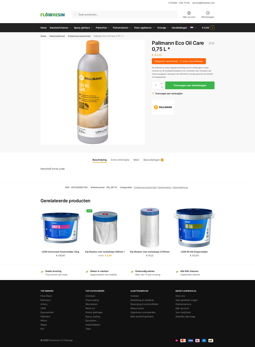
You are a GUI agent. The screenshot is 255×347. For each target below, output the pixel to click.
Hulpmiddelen (92, 324)
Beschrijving (100, 159)
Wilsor (43, 320)
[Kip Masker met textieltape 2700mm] (150, 228)
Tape (88, 328)
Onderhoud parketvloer (79, 36)
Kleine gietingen (94, 312)
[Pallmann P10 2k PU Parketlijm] (213, 43)
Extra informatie (120, 159)
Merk (136, 159)
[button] (161, 83)
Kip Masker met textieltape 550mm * (105, 251)
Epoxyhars (90, 320)
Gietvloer (90, 295)
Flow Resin (46, 295)
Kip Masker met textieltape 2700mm (150, 251)
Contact (135, 295)
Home (43, 36)
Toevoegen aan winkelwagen (189, 85)
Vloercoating (92, 300)
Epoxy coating (92, 316)
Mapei (43, 324)
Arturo (43, 304)
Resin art (90, 308)
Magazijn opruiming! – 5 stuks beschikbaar (179, 61)
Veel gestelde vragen (187, 300)
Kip (42, 328)
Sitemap (68, 340)
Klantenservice (183, 304)
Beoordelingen (153, 159)
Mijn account (189, 17)
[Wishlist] (76, 212)
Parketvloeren (164, 187)
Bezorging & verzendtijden (145, 304)
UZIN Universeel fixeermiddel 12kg (60, 251)
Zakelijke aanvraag (185, 316)
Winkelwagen (207, 17)
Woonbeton (91, 304)
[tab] (100, 159)
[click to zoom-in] (92, 92)
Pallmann (45, 316)
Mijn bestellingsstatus (142, 316)
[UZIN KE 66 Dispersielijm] (194, 228)
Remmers (45, 300)
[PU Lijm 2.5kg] (210, 43)
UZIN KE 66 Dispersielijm (194, 251)
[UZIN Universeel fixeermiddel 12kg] (60, 228)
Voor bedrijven (183, 312)
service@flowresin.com (203, 2)
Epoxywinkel (47, 312)
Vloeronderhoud (57, 36)
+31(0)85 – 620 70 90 (179, 2)
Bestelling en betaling (142, 300)
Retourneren (137, 308)
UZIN (43, 308)
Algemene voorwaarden (143, 312)
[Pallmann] (163, 107)
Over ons (180, 295)
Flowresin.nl (55, 340)
